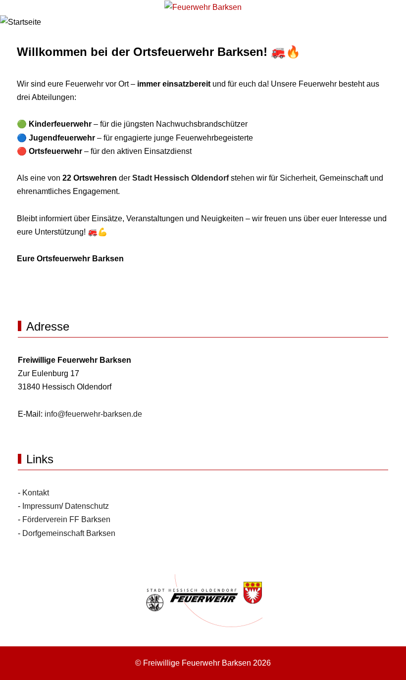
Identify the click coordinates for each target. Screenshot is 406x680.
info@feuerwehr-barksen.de (93, 414)
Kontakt (35, 492)
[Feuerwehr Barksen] (203, 7)
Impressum (41, 506)
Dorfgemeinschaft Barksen (68, 533)
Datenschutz (87, 506)
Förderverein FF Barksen (66, 519)
